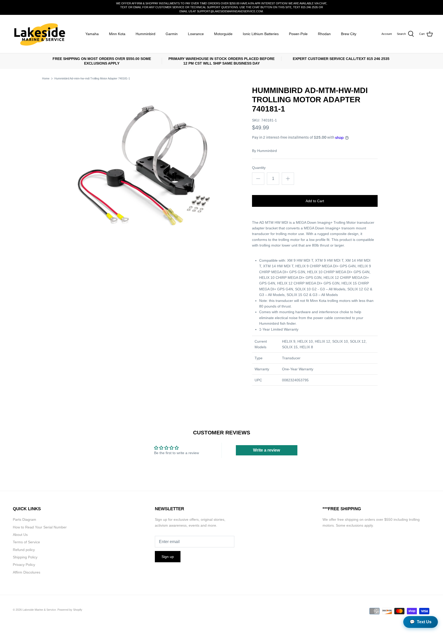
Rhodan (324, 34)
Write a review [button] (266, 450)
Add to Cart (315, 201)
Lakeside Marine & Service (39, 609)
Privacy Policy (24, 565)
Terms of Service (26, 542)
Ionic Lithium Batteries (261, 34)
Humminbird (145, 34)
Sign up (168, 557)
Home (45, 78)
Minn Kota (117, 34)
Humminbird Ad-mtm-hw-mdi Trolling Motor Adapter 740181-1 (92, 78)
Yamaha (92, 34)
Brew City (348, 34)
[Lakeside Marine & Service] (39, 34)
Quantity (259, 168)
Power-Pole (298, 34)
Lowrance (196, 34)
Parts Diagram (24, 519)
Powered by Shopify (69, 609)
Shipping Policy (25, 557)
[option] (146, 166)
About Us (20, 535)
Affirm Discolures (26, 572)
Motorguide (223, 34)
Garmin (172, 34)
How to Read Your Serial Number (40, 527)
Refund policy (24, 550)
